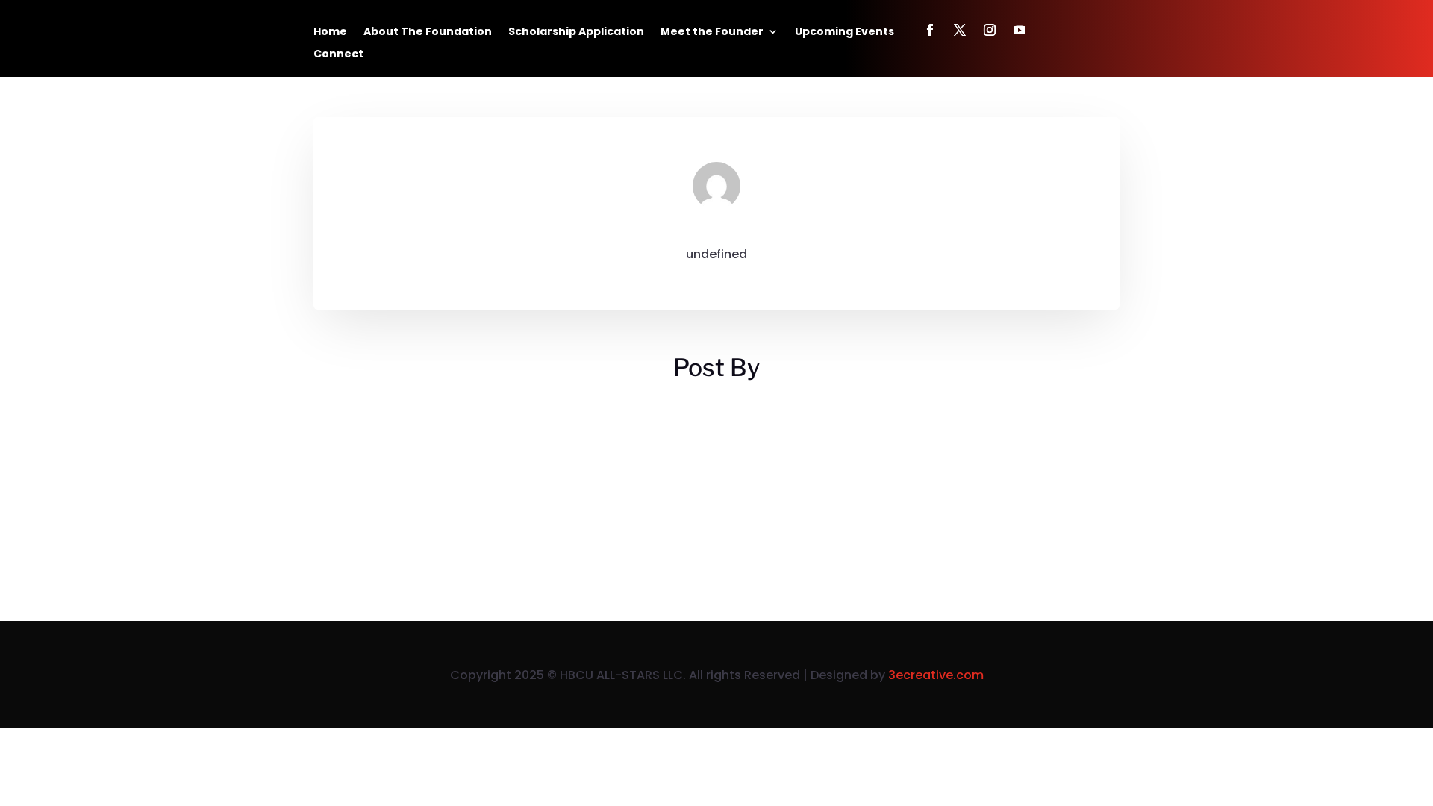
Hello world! (365, 423)
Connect (338, 55)
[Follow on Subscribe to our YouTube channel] (1019, 30)
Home (330, 32)
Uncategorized (447, 449)
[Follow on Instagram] (990, 30)
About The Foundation (427, 32)
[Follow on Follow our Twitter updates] (960, 30)
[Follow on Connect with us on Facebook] (930, 30)
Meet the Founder (712, 32)
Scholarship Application (576, 32)
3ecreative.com (936, 675)
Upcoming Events (844, 32)
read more (359, 490)
